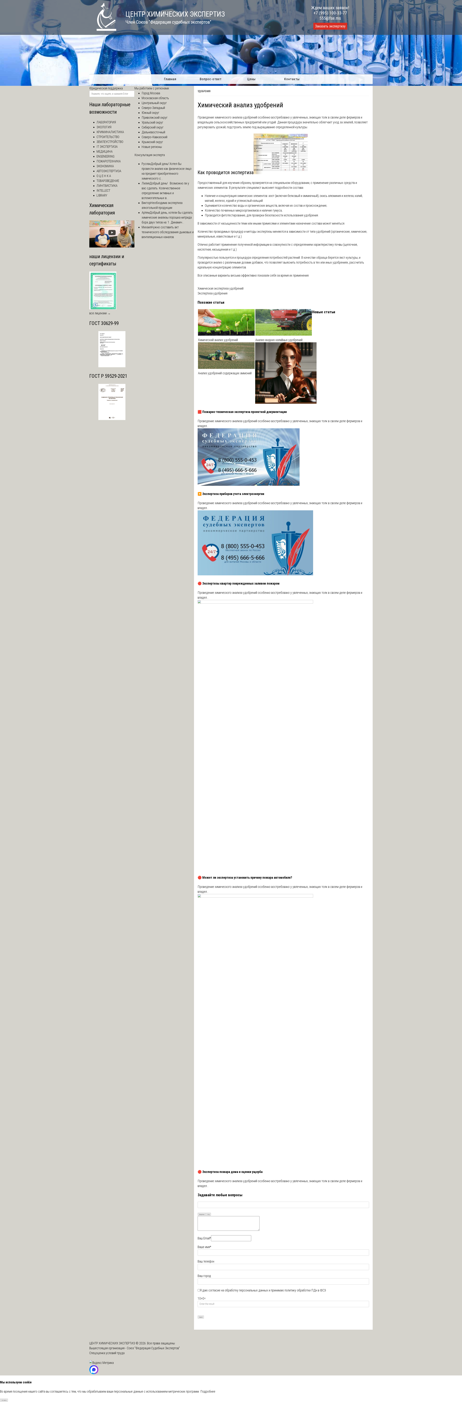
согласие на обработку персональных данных (238, 1290)
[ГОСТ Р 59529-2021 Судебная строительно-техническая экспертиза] (111, 419)
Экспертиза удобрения (212, 293)
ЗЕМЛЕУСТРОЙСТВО (110, 142)
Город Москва (151, 93)
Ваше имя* (204, 1247)
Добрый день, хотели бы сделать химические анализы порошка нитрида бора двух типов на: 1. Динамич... (167, 217)
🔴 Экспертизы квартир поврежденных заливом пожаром (239, 583)
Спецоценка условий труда (107, 1353)
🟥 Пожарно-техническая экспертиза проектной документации (242, 412)
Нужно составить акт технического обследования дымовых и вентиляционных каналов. (168, 232)
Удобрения (204, 91)
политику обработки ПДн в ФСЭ (305, 1290)
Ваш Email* (204, 1238)
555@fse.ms (330, 18)
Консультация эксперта (149, 155)
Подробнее (207, 1391)
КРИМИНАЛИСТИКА (110, 132)
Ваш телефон (206, 1261)
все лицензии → (100, 313)
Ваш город (204, 1276)
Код (209, 1214)
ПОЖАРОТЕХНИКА (109, 161)
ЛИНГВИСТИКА (107, 186)
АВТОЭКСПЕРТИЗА (109, 171)
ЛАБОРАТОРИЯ (106, 122)
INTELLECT (103, 190)
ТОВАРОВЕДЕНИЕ (108, 181)
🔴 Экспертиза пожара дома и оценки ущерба (230, 1172)
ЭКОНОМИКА (105, 166)
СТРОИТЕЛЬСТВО (108, 137)
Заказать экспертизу (330, 26)
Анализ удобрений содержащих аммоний (225, 373)
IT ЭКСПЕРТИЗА (107, 146)
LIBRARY (102, 195)
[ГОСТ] (111, 366)
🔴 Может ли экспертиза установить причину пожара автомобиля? (245, 877)
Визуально (201, 1214)
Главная (170, 79)
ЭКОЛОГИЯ (104, 127)
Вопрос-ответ (211, 79)
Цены (251, 79)
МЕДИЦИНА (105, 151)
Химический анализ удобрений (218, 340)
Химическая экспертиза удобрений (220, 288)
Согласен (4, 1400)
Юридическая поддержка (106, 88)
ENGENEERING (105, 156)
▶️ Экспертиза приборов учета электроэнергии (231, 494)
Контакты (292, 79)
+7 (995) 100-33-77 (330, 13)
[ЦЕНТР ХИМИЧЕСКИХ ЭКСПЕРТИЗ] (102, 30)
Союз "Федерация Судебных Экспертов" (153, 1348)
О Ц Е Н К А (104, 176)
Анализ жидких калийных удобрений (278, 340)
